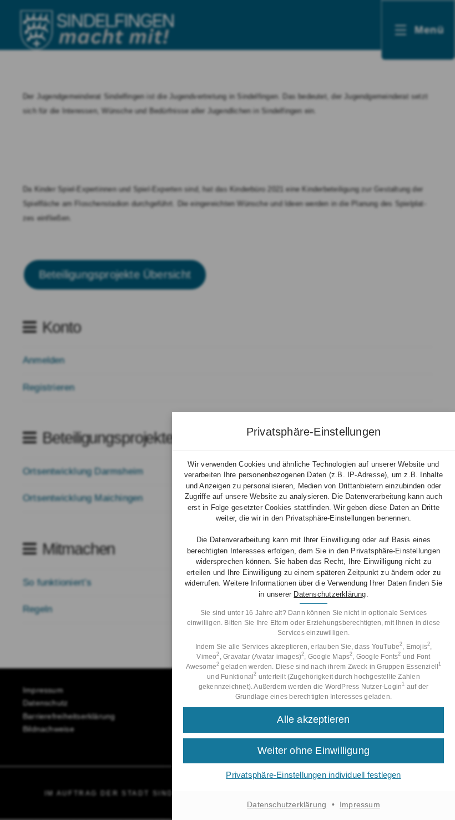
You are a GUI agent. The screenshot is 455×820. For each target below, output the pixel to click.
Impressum (360, 804)
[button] (313, 750)
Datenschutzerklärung (330, 594)
